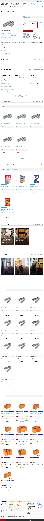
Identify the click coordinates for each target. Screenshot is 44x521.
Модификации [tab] (6, 101)
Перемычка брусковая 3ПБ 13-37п (6, 146)
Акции (3, 520)
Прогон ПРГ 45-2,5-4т (4, 330)
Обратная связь (4, 506)
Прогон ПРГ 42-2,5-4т (18, 330)
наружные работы (21, 77)
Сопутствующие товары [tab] (9, 164)
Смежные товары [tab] (7, 391)
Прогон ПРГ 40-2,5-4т (32, 330)
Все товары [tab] (3, 106)
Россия (10, 86)
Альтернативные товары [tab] (9, 285)
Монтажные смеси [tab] (14, 169)
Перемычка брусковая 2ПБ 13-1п (5, 123)
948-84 (5, 87)
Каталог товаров (3, 6)
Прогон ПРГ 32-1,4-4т (32, 353)
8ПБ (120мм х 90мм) (37, 84)
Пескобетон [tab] (8, 169)
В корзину (27, 30)
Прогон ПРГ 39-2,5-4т (4, 353)
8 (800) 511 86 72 (3, 507)
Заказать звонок (4, 503)
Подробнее (2, 44)
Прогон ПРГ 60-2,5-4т (4, 307)
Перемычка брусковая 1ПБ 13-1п (34, 123)
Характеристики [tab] (7, 69)
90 (4, 50)
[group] (9, 24)
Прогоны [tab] (8, 290)
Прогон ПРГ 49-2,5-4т (18, 307)
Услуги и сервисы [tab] (7, 224)
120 (35, 79)
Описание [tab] (5, 59)
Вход (38, 1)
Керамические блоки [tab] (10, 396)
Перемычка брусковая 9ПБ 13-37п (20, 146)
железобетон (12, 89)
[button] (2, 33)
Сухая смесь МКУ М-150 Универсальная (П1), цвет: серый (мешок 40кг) (22, 187)
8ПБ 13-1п (8, 83)
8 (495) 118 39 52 (16, 3)
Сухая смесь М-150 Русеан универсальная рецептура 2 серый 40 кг (7, 210)
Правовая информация (4, 517)
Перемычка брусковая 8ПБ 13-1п (20, 123)
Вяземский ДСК (6, 80)
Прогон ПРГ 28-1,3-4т (4, 376)
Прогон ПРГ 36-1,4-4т (18, 353)
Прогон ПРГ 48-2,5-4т (32, 307)
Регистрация (41, 1)
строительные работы (22, 78)
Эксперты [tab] (5, 254)
